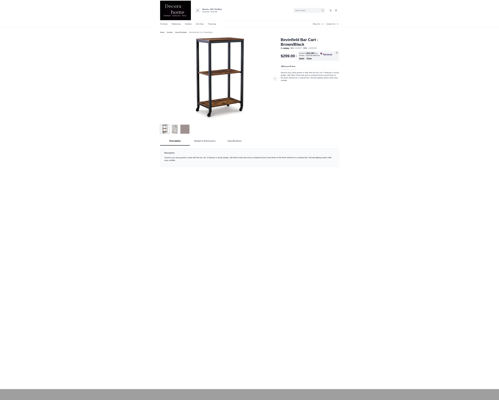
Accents (170, 32)
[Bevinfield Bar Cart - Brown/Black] (219, 78)
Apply (301, 58)
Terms (309, 58)
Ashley (286, 48)
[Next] (275, 78)
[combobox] (309, 10)
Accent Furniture (181, 32)
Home (162, 32)
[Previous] (164, 78)
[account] (336, 10)
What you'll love (288, 66)
